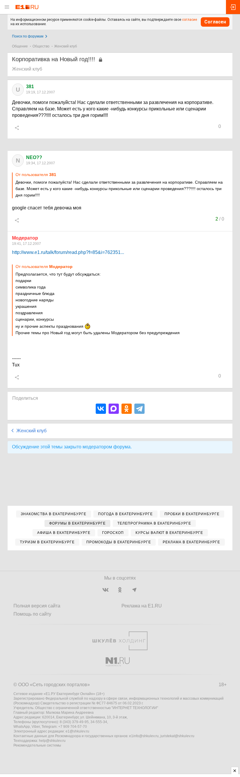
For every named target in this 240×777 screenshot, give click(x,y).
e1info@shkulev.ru (144, 736)
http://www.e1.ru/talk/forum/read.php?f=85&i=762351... (68, 252)
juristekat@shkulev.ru (177, 736)
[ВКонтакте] (101, 409)
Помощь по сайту (32, 614)
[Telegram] (139, 409)
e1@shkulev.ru (77, 731)
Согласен (215, 22)
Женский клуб (65, 46)
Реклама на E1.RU (141, 605)
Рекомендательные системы (37, 745)
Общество (40, 46)
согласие (189, 20)
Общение (20, 46)
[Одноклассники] (126, 409)
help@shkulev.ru (52, 741)
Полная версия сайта (36, 605)
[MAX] (114, 409)
